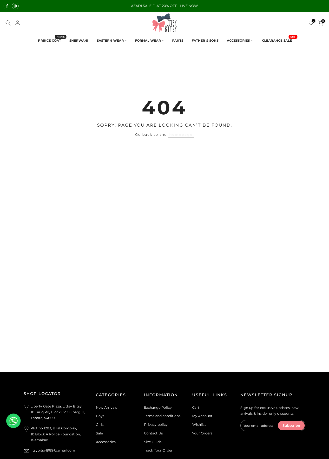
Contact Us (153, 433)
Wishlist (199, 424)
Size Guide (153, 442)
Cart (195, 407)
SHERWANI (78, 40)
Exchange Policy (158, 407)
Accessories (106, 442)
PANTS (177, 40)
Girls (100, 424)
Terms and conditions (162, 416)
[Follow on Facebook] (7, 6)
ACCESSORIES (238, 40)
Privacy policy (156, 424)
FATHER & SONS (205, 40)
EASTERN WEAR (110, 40)
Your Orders (202, 433)
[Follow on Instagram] (15, 6)
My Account (202, 416)
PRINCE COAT (51, 40)
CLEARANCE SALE (279, 40)
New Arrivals (106, 407)
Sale (99, 433)
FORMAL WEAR (148, 40)
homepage (181, 134)
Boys (100, 416)
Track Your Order (158, 450)
